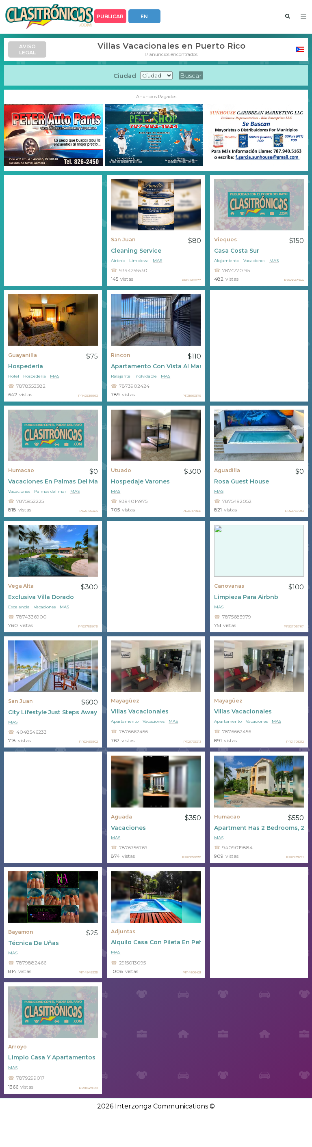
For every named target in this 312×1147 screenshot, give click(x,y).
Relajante (120, 376)
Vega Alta (21, 586)
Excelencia (19, 607)
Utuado (121, 470)
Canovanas (229, 586)
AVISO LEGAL (27, 49)
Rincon (120, 355)
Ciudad (124, 75)
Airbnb (118, 260)
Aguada (121, 817)
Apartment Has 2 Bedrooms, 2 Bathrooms (259, 827)
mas (157, 260)
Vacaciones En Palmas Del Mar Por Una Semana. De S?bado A (53, 481)
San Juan (123, 239)
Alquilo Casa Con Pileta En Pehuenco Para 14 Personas (156, 942)
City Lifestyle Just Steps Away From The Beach (53, 712)
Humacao (21, 470)
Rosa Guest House (241, 481)
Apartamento (125, 721)
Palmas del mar (50, 491)
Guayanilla (22, 355)
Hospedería (25, 366)
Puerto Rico (220, 46)
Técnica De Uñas (33, 943)
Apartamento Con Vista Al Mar (156, 366)
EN (144, 16)
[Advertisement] (53, 230)
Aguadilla (227, 470)
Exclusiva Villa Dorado (41, 597)
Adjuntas (123, 931)
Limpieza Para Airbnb (246, 597)
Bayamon (20, 932)
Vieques (225, 239)
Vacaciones (254, 260)
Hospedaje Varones (140, 481)
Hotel (13, 376)
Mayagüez (125, 701)
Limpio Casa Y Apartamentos (51, 1057)
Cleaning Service (136, 250)
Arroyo (17, 1047)
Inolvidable (145, 376)
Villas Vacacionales (138, 46)
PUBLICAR (110, 16)
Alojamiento (226, 260)
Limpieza (139, 260)
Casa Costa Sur (236, 250)
